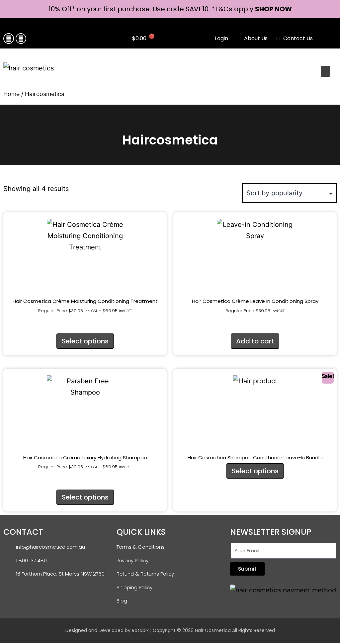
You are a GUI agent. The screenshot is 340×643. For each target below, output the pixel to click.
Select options (85, 341)
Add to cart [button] (255, 341)
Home (11, 93)
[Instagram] (21, 38)
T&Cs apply (235, 9)
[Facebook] (8, 38)
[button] (324, 39)
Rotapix (140, 630)
